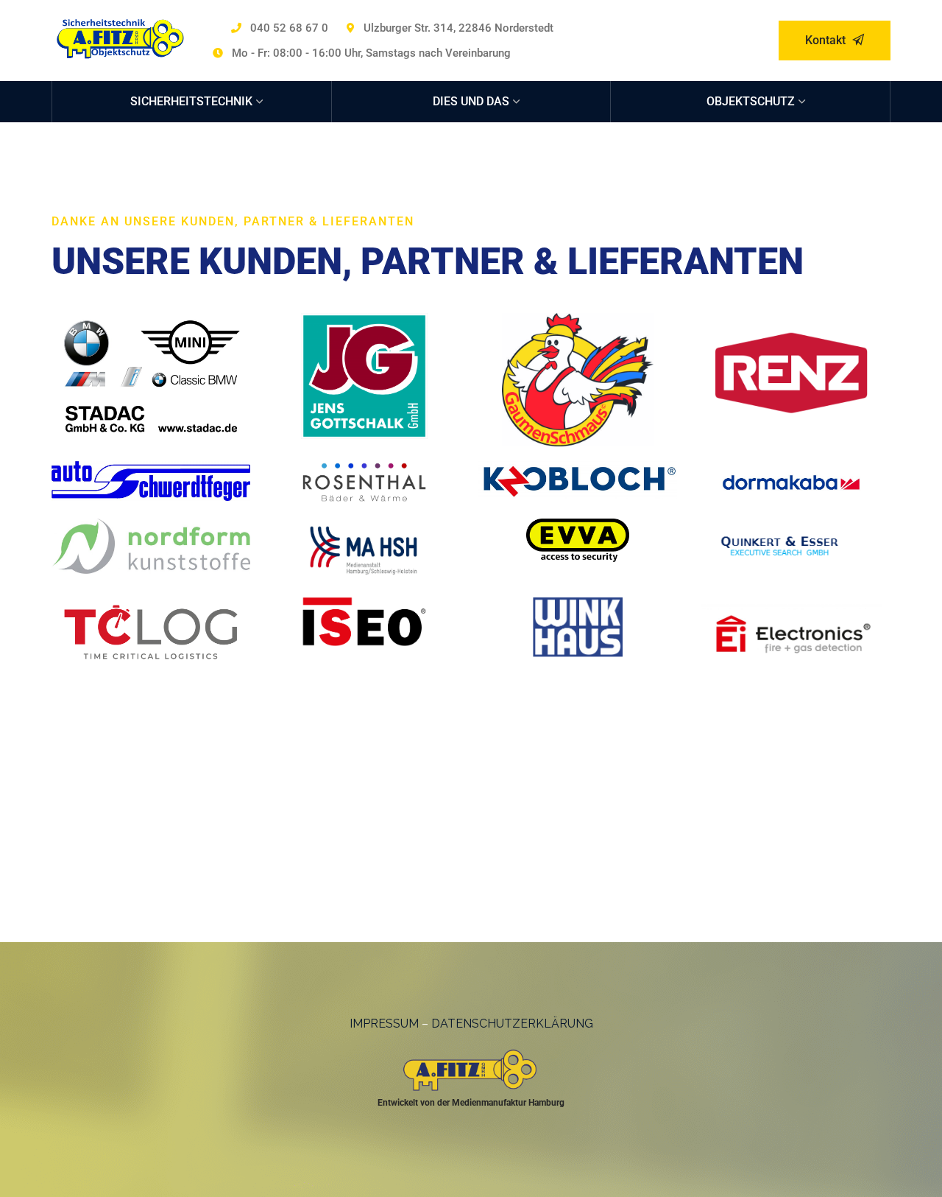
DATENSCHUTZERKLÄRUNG (512, 1024)
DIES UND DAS (471, 101)
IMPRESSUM (384, 1024)
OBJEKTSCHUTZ (750, 101)
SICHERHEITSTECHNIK (191, 101)
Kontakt (827, 40)
